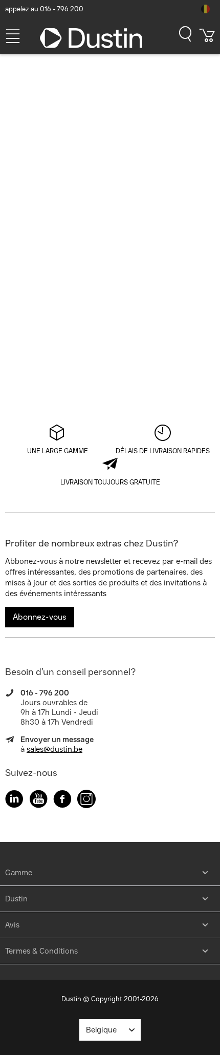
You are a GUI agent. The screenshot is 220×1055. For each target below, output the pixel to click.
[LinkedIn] (14, 801)
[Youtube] (38, 801)
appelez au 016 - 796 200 (44, 9)
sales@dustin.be (54, 749)
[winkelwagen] (207, 39)
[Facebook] (62, 801)
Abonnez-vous (40, 617)
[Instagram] (86, 801)
